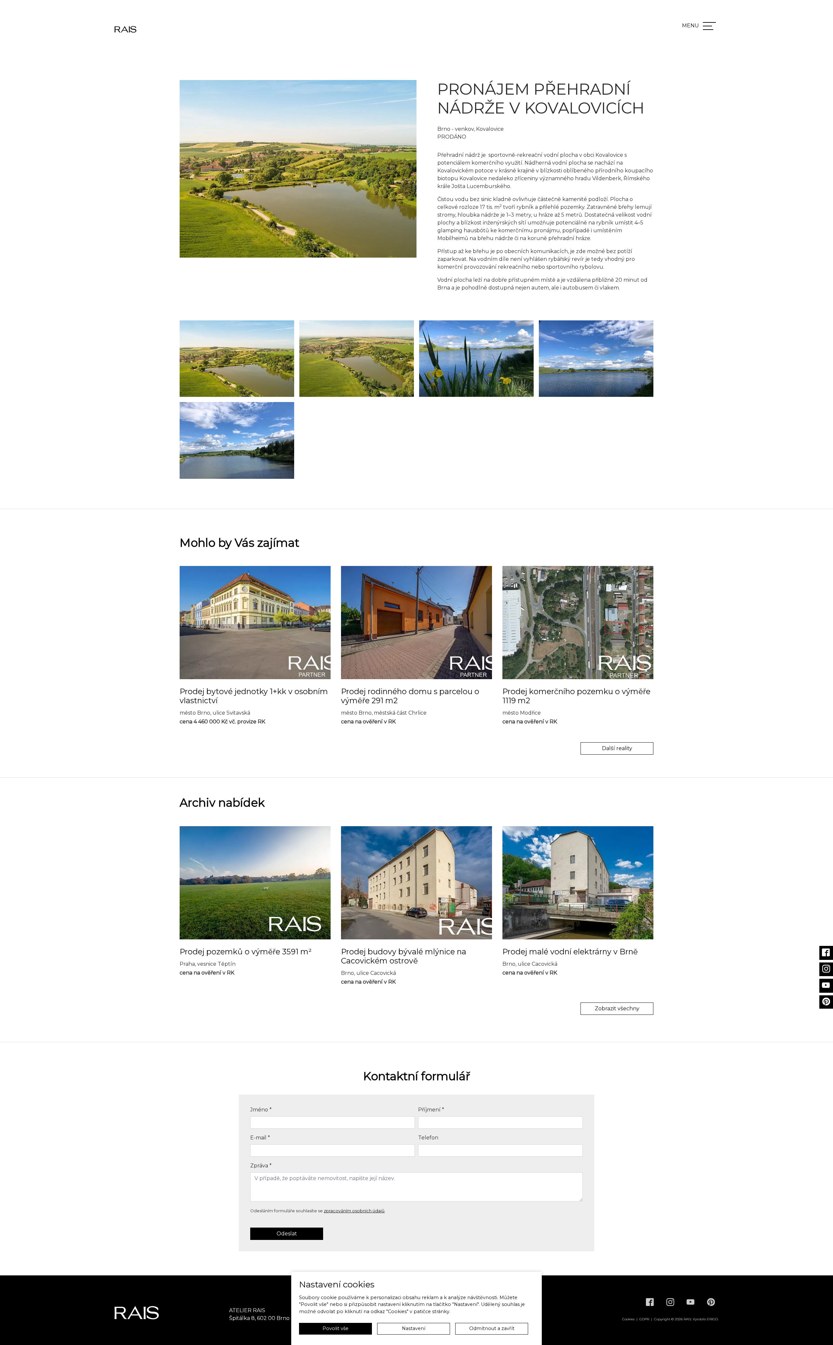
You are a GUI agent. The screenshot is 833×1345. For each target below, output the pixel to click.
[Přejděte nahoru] (818, 1330)
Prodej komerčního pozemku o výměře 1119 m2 (576, 696)
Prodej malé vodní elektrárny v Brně (570, 951)
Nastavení (413, 1328)
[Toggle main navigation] (709, 26)
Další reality (617, 748)
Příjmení (431, 1110)
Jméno (261, 1110)
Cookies (628, 1319)
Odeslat (287, 1234)
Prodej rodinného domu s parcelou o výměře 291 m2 (410, 696)
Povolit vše (335, 1328)
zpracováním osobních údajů (354, 1210)
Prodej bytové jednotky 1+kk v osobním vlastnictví (254, 696)
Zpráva (261, 1166)
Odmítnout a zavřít (491, 1328)
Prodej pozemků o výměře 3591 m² (246, 951)
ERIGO (712, 1319)
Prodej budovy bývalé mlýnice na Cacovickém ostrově (403, 956)
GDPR (644, 1319)
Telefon (428, 1138)
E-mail (260, 1138)
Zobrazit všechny (617, 1008)
